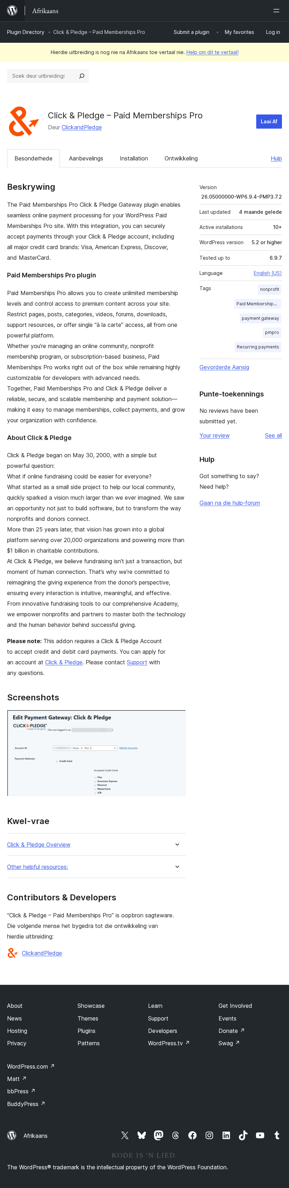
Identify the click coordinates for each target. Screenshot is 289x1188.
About (15, 1005)
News (14, 1018)
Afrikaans (36, 1135)
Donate (232, 1030)
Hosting (17, 1030)
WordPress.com (31, 1066)
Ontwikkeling (181, 158)
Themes (88, 1018)
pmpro (272, 332)
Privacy (16, 1043)
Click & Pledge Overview (38, 844)
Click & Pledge (63, 662)
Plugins (87, 1030)
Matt (17, 1078)
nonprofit (269, 289)
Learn (155, 1005)
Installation (134, 158)
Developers (162, 1030)
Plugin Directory (25, 32)
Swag (229, 1043)
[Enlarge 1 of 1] (176, 719)
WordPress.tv (169, 1043)
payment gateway (260, 318)
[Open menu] (277, 10)
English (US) (268, 273)
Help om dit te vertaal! (212, 52)
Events (227, 1018)
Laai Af (269, 121)
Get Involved (235, 1005)
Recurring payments (258, 346)
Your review (214, 435)
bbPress (21, 1091)
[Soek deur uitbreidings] (82, 76)
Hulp (276, 158)
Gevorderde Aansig (224, 367)
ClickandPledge (82, 127)
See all (273, 435)
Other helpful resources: (37, 867)
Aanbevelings (86, 158)
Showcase (91, 1005)
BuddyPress (26, 1103)
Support (137, 662)
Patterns (89, 1043)
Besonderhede (33, 158)
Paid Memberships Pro (258, 303)
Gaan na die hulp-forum (229, 502)
